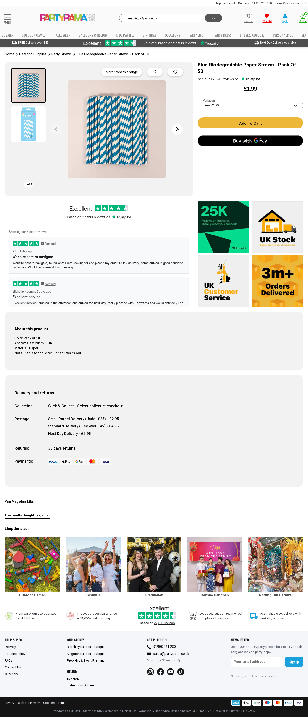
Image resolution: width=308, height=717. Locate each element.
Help (218, 3)
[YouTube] (170, 671)
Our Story (11, 674)
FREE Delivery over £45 (33, 42)
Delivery (243, 3)
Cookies (49, 702)
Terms (62, 702)
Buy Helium (74, 678)
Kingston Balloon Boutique (85, 654)
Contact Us (13, 667)
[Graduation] (154, 564)
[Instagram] (150, 671)
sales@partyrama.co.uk (291, 3)
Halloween (62, 35)
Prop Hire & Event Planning (86, 660)
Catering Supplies (33, 54)
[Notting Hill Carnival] (275, 564)
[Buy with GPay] (250, 140)
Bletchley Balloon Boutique (85, 647)
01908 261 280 (262, 3)
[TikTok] (180, 671)
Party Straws (61, 54)
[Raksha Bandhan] (214, 564)
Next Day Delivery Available (278, 42)
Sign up (294, 661)
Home (9, 54)
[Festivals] (93, 564)
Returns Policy (15, 654)
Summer (7, 35)
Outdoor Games (33, 35)
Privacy (9, 702)
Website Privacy (29, 702)
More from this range (122, 72)
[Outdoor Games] (32, 564)
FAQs (8, 660)
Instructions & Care (80, 685)
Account (229, 3)
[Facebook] (160, 671)
